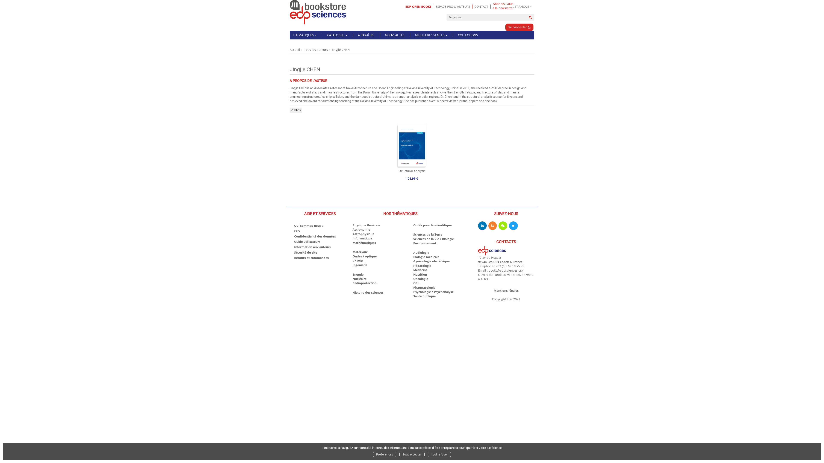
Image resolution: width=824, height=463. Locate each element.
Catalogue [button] (336, 35)
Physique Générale (366, 225)
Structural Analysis (412, 171)
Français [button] (522, 7)
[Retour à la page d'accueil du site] (318, 12)
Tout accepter (412, 454)
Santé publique (424, 296)
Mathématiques (364, 243)
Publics (296, 110)
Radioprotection (365, 283)
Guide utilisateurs (307, 242)
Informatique (362, 238)
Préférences (384, 454)
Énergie (358, 274)
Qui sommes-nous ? (309, 226)
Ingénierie (360, 265)
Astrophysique (363, 234)
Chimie (358, 261)
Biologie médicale (426, 257)
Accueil (295, 50)
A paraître (366, 35)
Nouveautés (394, 35)
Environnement (424, 243)
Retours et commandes (311, 258)
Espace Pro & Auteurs (453, 7)
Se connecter (518, 27)
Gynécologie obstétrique (431, 261)
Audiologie (421, 252)
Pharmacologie (424, 288)
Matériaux (360, 252)
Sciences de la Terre (427, 234)
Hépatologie (422, 266)
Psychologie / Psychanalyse (433, 292)
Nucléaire (360, 279)
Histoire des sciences (368, 292)
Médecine (420, 270)
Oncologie (420, 279)
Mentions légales (506, 291)
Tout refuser (439, 454)
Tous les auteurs (316, 50)
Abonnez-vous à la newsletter (503, 6)
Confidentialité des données (315, 236)
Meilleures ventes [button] (430, 35)
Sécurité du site (305, 252)
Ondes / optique (365, 256)
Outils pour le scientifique (432, 225)
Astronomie (361, 229)
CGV (297, 231)
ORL (416, 283)
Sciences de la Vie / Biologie (433, 239)
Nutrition (420, 274)
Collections (468, 35)
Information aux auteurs (312, 247)
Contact (481, 7)
